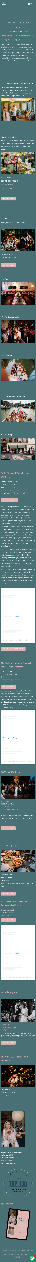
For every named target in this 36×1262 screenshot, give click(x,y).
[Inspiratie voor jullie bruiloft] (19, 1257)
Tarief (21, 1253)
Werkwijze (14, 1253)
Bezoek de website (9, 500)
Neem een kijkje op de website (13, 649)
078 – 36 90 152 (7, 915)
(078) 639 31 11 (7, 1030)
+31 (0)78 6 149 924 (11, 488)
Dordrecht (19, 50)
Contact (11, 1254)
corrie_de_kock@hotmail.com (17, 493)
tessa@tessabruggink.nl (8, 1163)
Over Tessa (28, 1253)
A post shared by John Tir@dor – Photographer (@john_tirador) (19, 761)
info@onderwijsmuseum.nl (10, 680)
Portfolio (7, 1253)
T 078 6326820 (6, 677)
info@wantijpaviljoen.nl (9, 809)
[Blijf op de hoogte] (16, 1257)
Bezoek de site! (8, 198)
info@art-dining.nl (7, 188)
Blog (5, 1254)
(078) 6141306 (6, 807)
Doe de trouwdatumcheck (24, 1254)
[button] (32, 1258)
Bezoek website (8, 687)
